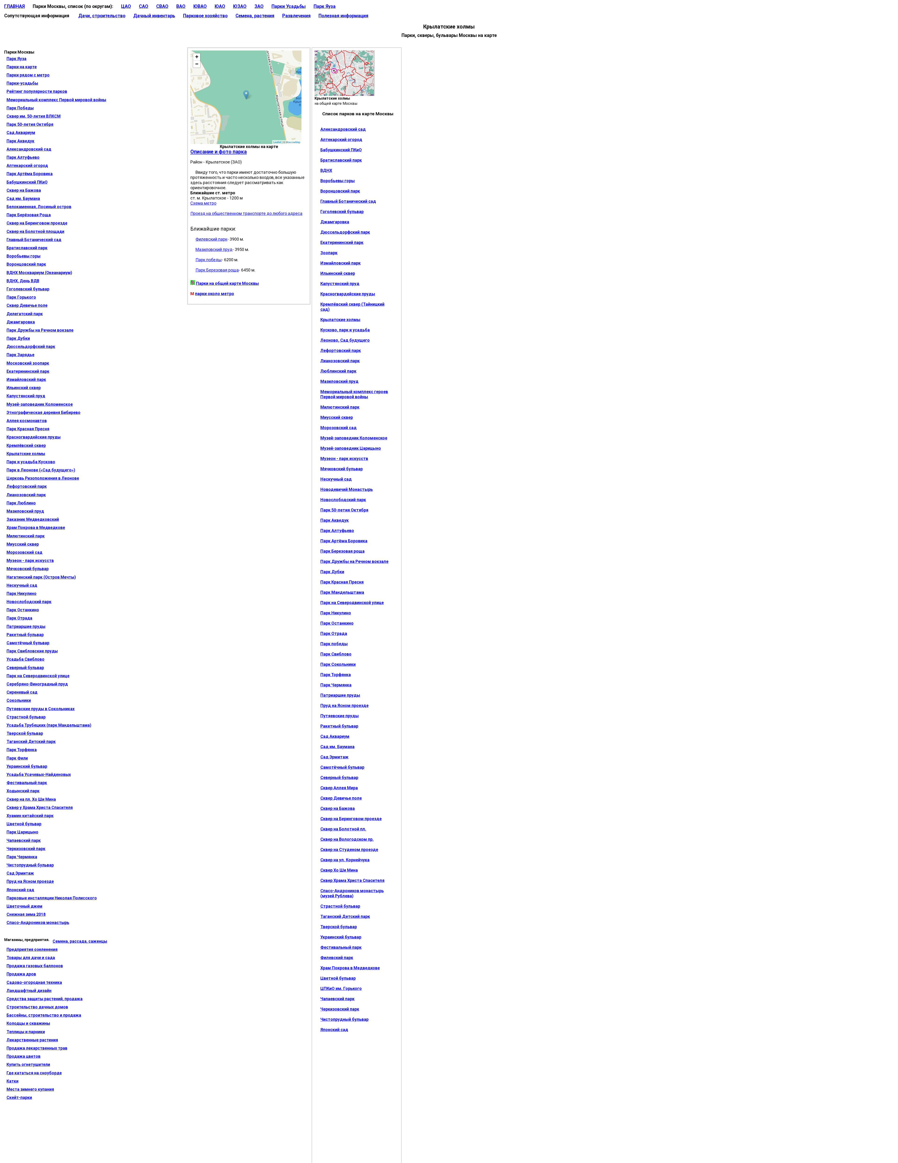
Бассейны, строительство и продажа (44, 1015)
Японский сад (20, 890)
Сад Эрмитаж (20, 873)
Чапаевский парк (24, 840)
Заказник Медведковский (33, 519)
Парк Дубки (18, 338)
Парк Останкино (23, 610)
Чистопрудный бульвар (30, 865)
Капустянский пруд (26, 396)
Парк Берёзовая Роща (29, 215)
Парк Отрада (19, 618)
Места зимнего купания (30, 1089)
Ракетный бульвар (25, 634)
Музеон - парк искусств (30, 560)
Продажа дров (21, 974)
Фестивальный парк (27, 782)
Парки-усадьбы (22, 83)
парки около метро (214, 293)
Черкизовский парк (26, 848)
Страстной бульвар (26, 717)
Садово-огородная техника (34, 982)
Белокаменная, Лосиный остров (39, 206)
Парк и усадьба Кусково (31, 462)
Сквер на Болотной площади (35, 231)
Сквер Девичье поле (27, 305)
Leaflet (277, 142)
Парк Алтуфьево (23, 157)
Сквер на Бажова (24, 190)
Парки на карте (22, 67)
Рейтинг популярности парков (37, 91)
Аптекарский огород (27, 165)
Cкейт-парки (19, 1097)
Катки (12, 1081)
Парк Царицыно (22, 832)
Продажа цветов (23, 1056)
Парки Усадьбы (289, 6)
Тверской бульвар (25, 733)
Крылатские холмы (26, 453)
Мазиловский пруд (25, 511)
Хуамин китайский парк (30, 815)
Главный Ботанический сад (34, 239)
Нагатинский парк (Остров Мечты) (41, 577)
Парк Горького (21, 297)
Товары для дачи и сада (31, 957)
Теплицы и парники (26, 1031)
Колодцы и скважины (28, 1023)
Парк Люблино (21, 503)
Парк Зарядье (20, 354)
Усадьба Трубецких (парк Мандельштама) (49, 725)
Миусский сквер (23, 544)
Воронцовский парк (26, 264)
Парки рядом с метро (28, 75)
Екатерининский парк (28, 371)
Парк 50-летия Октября (30, 124)
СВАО (162, 6)
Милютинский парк (26, 536)
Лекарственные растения (32, 1040)
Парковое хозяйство (205, 15)
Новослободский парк (29, 601)
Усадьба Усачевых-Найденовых (39, 774)
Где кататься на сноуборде (34, 1073)
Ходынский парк (23, 791)
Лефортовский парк (27, 486)
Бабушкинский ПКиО (27, 182)
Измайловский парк (26, 379)
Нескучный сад (22, 585)
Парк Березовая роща (217, 270)
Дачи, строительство (101, 15)
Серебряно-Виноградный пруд (37, 684)
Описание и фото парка (218, 152)
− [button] (196, 64)
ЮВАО (200, 6)
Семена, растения (254, 15)
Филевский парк (211, 239)
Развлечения (296, 15)
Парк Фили (17, 758)
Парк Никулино (21, 593)
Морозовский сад (24, 552)
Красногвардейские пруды (34, 437)
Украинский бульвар (27, 766)
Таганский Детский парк (31, 741)
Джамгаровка (21, 322)
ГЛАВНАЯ (14, 6)
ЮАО (220, 6)
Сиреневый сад (22, 692)
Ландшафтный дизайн (29, 990)
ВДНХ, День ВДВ (23, 281)
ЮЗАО (239, 6)
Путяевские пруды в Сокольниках (41, 708)
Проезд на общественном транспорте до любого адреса (246, 213)
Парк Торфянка (22, 749)
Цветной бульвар (24, 824)
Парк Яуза (325, 6)
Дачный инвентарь (154, 15)
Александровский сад (29, 149)
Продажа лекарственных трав (37, 1048)
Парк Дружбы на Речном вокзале (40, 330)
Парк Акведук (20, 141)
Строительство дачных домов (37, 1007)
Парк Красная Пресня (28, 429)
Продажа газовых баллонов (35, 966)
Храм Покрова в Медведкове (36, 527)
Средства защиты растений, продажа (45, 998)
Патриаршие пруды (26, 626)
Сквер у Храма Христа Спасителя (40, 807)
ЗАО (259, 6)
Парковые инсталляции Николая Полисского (52, 898)
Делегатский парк (25, 314)
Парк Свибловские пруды (32, 651)
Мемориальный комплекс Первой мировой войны (56, 100)
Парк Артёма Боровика (30, 173)
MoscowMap (293, 142)
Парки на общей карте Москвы (227, 283)
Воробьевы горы (23, 256)
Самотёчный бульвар (28, 643)
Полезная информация (343, 15)
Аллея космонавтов (27, 420)
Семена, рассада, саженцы (80, 941)
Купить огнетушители (28, 1064)
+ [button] (196, 57)
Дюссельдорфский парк (31, 346)
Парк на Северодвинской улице (38, 676)
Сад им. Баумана (23, 198)
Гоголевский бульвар (28, 289)
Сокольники (19, 700)
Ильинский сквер (24, 387)
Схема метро (203, 203)
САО (143, 6)
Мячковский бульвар (28, 568)
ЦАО (126, 6)
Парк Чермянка (22, 857)
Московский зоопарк (28, 363)
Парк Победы (20, 108)
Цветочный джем (24, 906)
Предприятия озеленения (32, 949)
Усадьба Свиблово (25, 659)
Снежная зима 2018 (26, 914)
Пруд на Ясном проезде (30, 881)
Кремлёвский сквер (26, 445)
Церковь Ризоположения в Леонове (43, 478)
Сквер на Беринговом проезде (37, 223)
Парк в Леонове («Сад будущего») (41, 470)
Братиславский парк (27, 248)
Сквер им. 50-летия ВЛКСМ (34, 116)
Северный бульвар (25, 667)
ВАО (180, 6)
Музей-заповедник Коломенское (40, 404)
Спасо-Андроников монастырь (38, 922)
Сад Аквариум (21, 132)
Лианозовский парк (26, 495)
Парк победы (209, 259)
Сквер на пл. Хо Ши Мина (31, 799)
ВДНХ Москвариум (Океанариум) (39, 272)
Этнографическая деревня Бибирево (43, 412)
